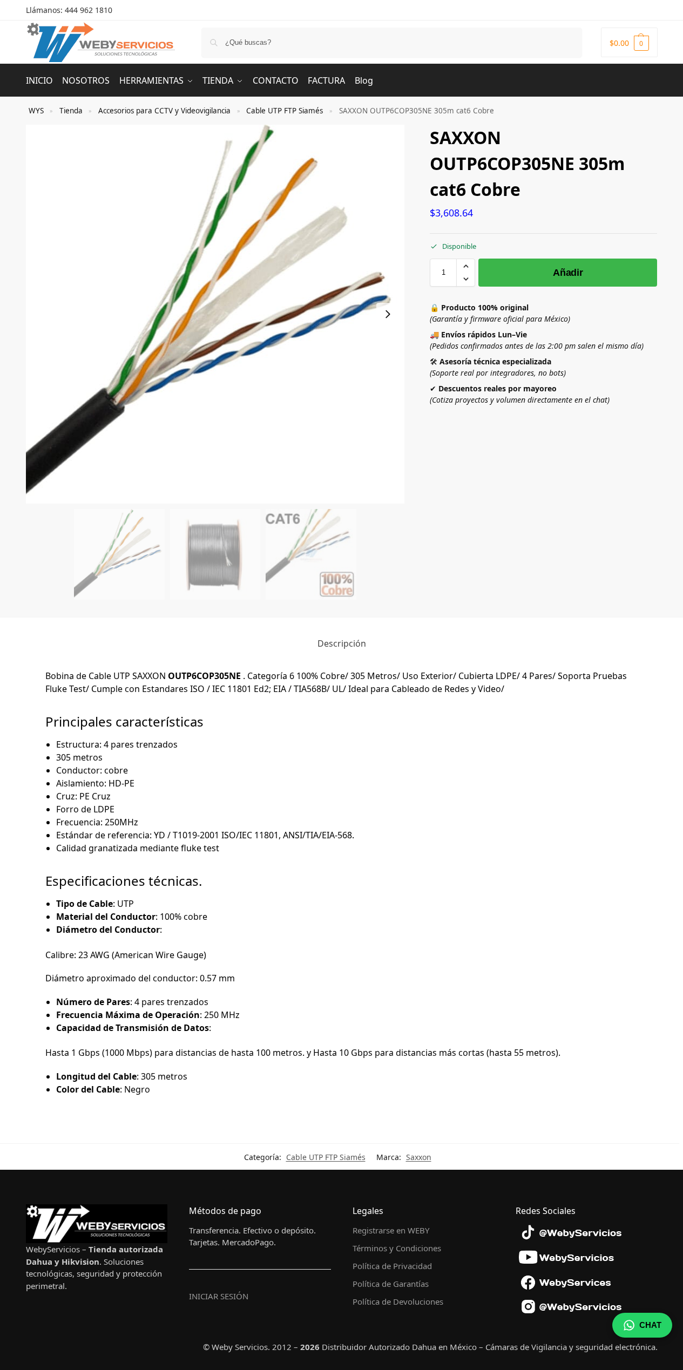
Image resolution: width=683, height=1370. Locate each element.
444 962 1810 (88, 10)
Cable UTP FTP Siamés (284, 111)
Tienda (71, 111)
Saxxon (418, 1157)
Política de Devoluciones (398, 1301)
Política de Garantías (391, 1283)
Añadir (568, 272)
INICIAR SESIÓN (218, 1296)
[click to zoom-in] (215, 314)
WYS (36, 111)
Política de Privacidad (392, 1265)
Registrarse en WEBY (391, 1230)
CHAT (650, 1325)
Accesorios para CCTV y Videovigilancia (164, 111)
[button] (629, 42)
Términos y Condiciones (397, 1248)
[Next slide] (387, 314)
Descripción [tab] (341, 643)
